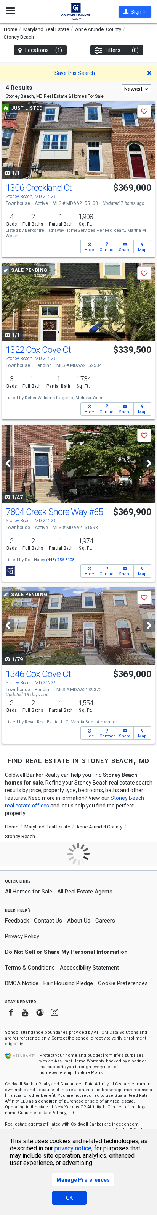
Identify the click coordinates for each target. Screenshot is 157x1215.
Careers (105, 920)
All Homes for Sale (28, 891)
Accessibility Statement (89, 967)
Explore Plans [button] (89, 1072)
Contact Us (48, 920)
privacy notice (72, 1148)
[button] (135, 12)
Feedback (17, 921)
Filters (122, 50)
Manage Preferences (83, 1180)
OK (69, 1198)
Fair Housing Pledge (68, 983)
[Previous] (8, 463)
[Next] (149, 463)
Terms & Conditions (30, 967)
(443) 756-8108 (60, 559)
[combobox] (136, 88)
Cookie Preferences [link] (123, 983)
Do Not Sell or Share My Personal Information (66, 952)
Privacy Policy (22, 936)
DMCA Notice (21, 983)
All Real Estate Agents (84, 891)
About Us (78, 920)
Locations (43, 50)
